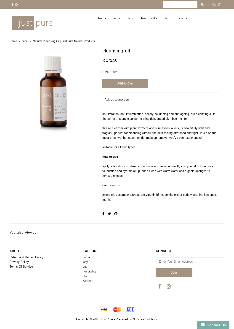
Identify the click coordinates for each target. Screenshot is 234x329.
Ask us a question (117, 99)
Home (13, 41)
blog (168, 18)
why (117, 18)
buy (130, 18)
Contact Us (215, 325)
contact (185, 18)
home (102, 18)
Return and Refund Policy (26, 257)
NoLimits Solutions (145, 319)
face (25, 41)
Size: (105, 72)
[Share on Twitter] (109, 214)
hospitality (149, 18)
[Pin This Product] (115, 214)
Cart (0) (216, 4)
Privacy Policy (19, 262)
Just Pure (106, 319)
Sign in (204, 4)
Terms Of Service (21, 266)
